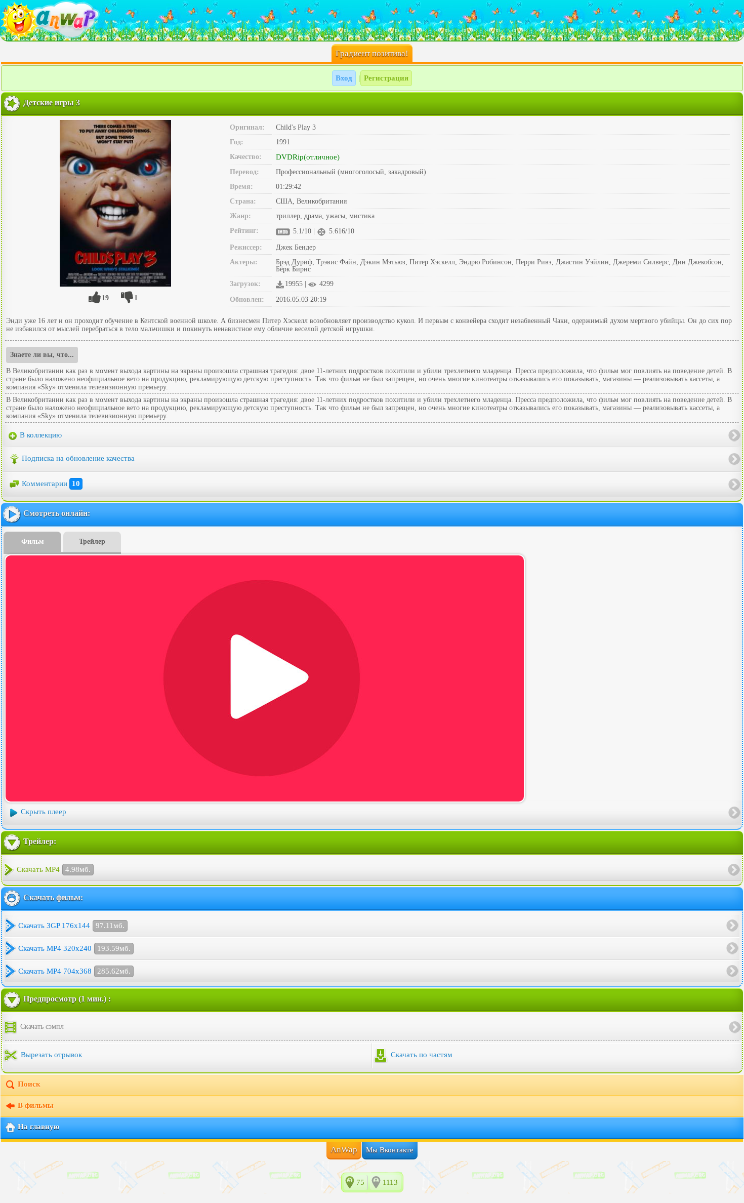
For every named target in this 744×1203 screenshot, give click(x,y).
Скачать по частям (420, 1055)
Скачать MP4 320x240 (74, 948)
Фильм (32, 541)
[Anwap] (372, 20)
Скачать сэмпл (41, 1026)
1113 (390, 1182)
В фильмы (36, 1105)
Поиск (29, 1084)
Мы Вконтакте (390, 1150)
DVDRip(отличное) (308, 157)
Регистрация (386, 78)
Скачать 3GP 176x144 (71, 925)
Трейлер (92, 541)
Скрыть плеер (43, 812)
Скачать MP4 (54, 869)
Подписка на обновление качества (78, 458)
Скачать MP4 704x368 (74, 971)
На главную (38, 1126)
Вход (344, 78)
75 (360, 1182)
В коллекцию (40, 435)
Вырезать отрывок (50, 1055)
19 (105, 298)
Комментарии (51, 483)
